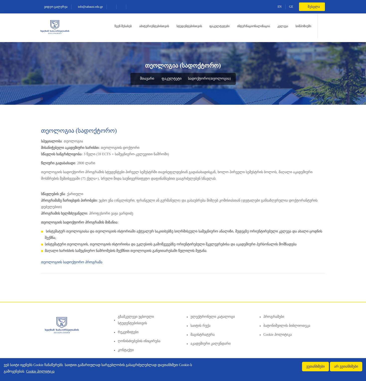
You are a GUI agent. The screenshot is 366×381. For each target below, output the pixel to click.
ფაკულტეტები (219, 26)
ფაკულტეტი (172, 78)
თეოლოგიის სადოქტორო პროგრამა (72, 262)
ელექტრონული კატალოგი (212, 317)
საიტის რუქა (200, 325)
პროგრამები (273, 317)
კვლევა (282, 26)
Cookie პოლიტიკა (277, 334)
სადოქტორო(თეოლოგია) (209, 78)
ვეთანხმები (315, 366)
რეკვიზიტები (128, 332)
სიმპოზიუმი (303, 26)
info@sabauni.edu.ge (90, 6)
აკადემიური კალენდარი (210, 343)
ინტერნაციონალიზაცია (253, 26)
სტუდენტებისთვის (189, 26)
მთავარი (146, 78)
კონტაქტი (126, 350)
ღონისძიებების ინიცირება (139, 341)
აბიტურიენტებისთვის (154, 26)
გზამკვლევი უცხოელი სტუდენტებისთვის (136, 320)
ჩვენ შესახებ (123, 26)
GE (291, 6)
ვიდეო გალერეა (55, 6)
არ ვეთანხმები (346, 366)
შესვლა (313, 6)
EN (280, 6)
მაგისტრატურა (202, 334)
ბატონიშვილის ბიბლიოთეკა (286, 325)
